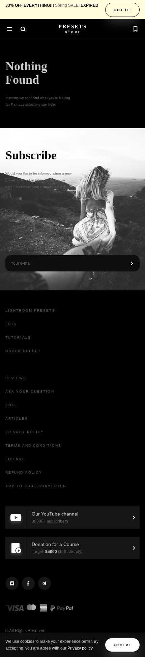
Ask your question (29, 391)
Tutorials (18, 337)
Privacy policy (79, 648)
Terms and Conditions (33, 445)
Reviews (15, 378)
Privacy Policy (24, 432)
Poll (11, 405)
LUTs (11, 324)
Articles (16, 418)
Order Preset (23, 351)
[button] (9, 29)
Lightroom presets (30, 310)
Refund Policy (23, 472)
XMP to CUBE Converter (35, 486)
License (15, 459)
